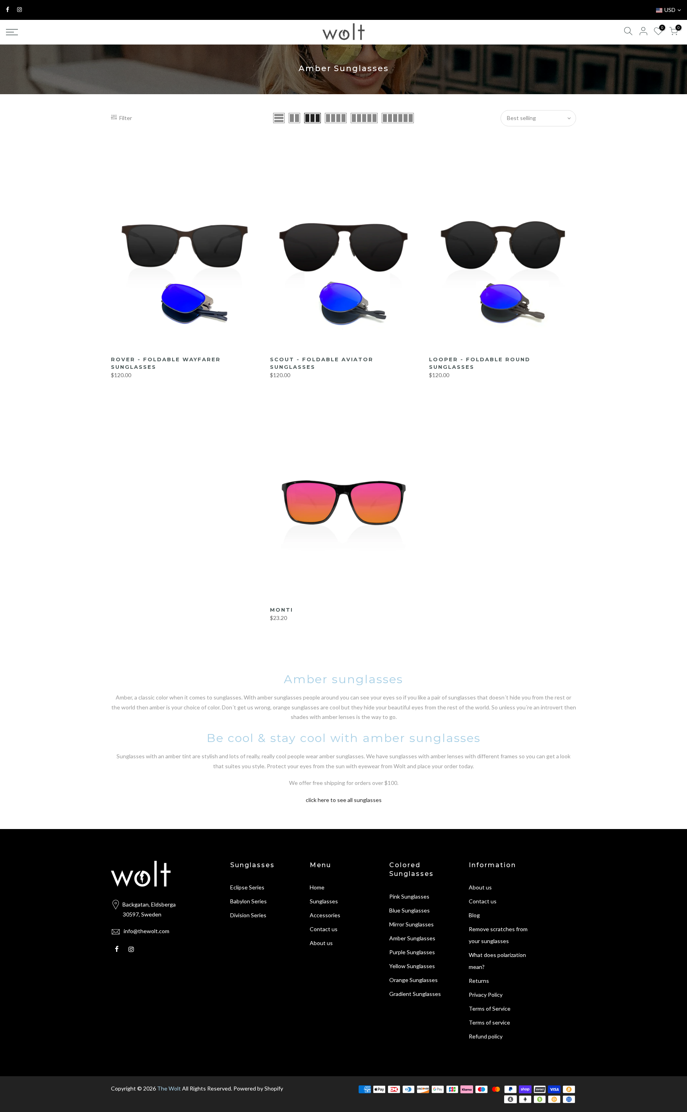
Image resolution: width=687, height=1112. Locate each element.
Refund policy (486, 1036)
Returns (479, 980)
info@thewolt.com (146, 931)
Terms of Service (489, 1008)
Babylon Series (248, 901)
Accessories (325, 915)
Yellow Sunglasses (412, 966)
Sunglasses (324, 901)
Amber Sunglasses (412, 938)
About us (321, 943)
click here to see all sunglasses (344, 799)
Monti (281, 609)
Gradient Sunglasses (415, 993)
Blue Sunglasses (409, 910)
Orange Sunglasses (413, 979)
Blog (474, 915)
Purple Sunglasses (412, 952)
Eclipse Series (247, 887)
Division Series (248, 915)
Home (317, 887)
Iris (27, 1074)
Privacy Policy (486, 994)
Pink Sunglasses (409, 896)
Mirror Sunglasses (411, 924)
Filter (125, 117)
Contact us (324, 929)
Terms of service (489, 1022)
